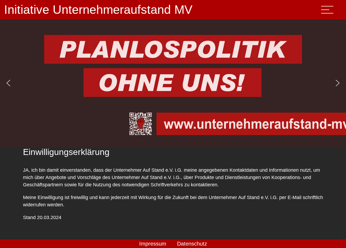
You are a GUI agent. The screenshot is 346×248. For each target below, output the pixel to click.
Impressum (152, 244)
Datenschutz (192, 244)
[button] (8, 83)
